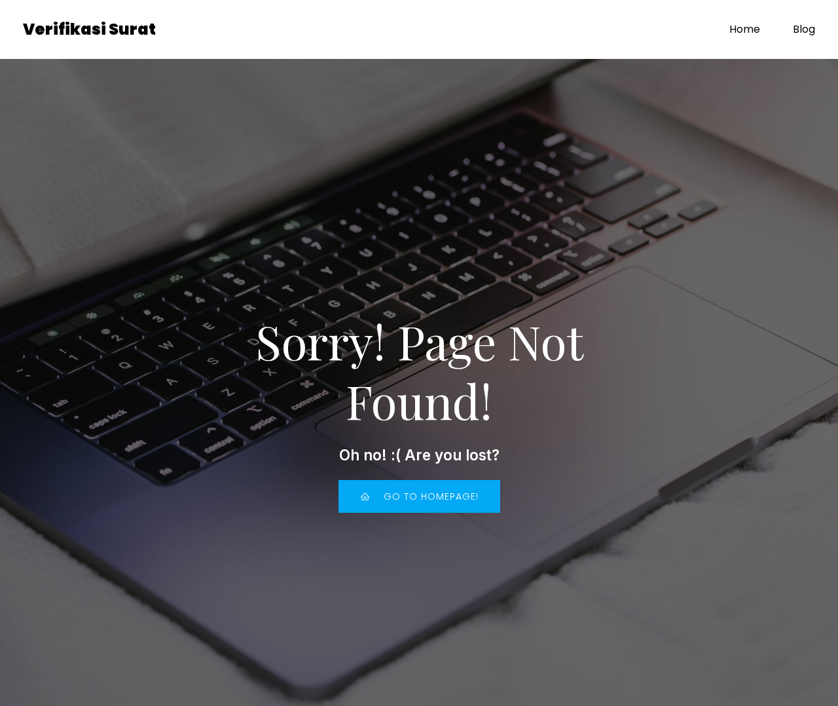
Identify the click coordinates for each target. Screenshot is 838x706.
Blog (804, 29)
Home (744, 29)
